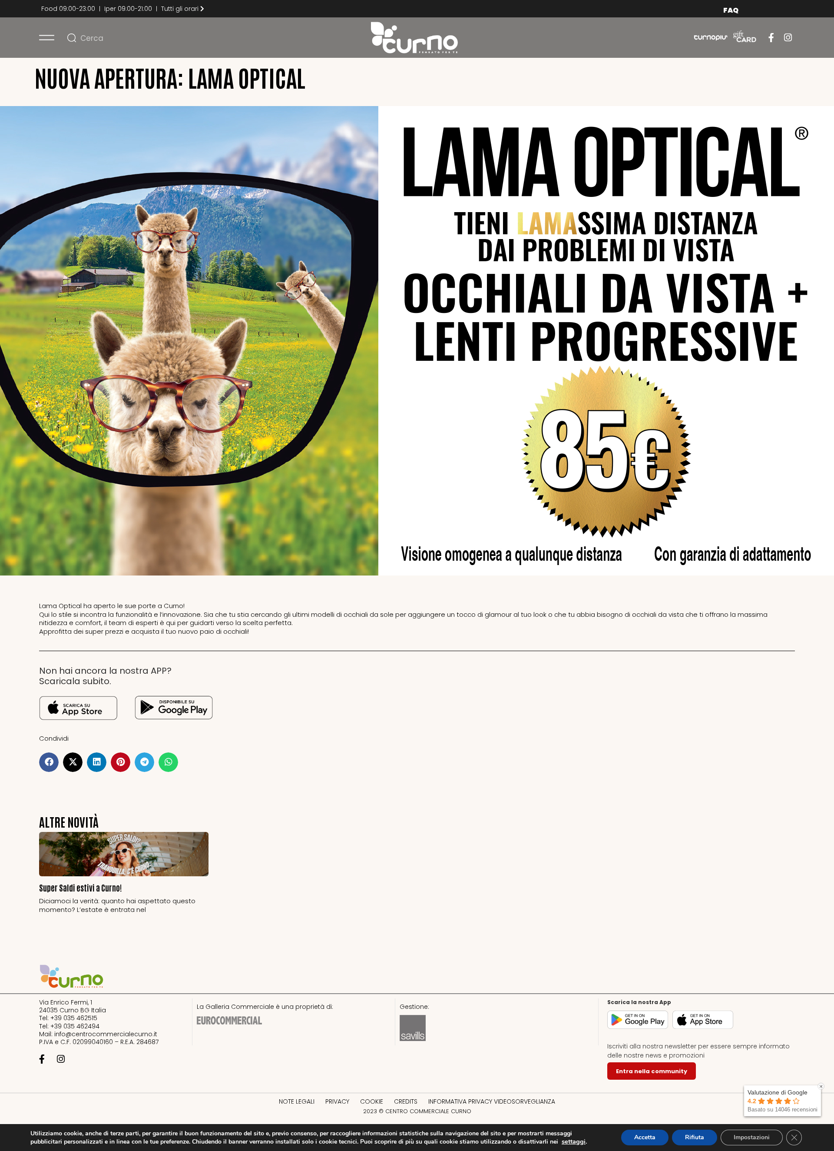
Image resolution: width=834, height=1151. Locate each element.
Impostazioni (752, 1137)
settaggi (574, 1141)
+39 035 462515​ (73, 1018)
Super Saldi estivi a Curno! (80, 887)
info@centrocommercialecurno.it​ (105, 1034)
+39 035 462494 (74, 1026)
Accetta (644, 1137)
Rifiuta (694, 1137)
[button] (49, 762)
